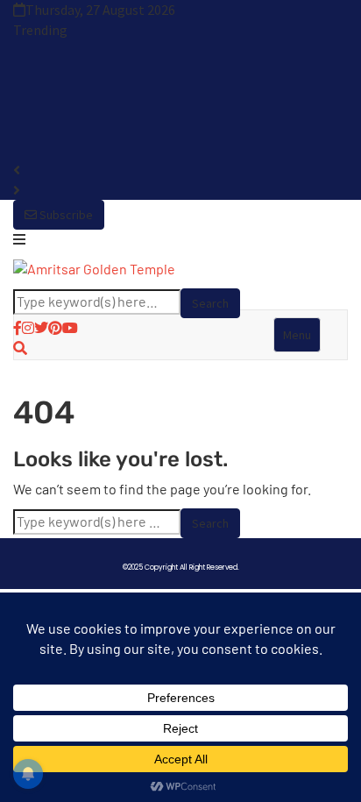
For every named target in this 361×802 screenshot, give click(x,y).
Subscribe (65, 215)
